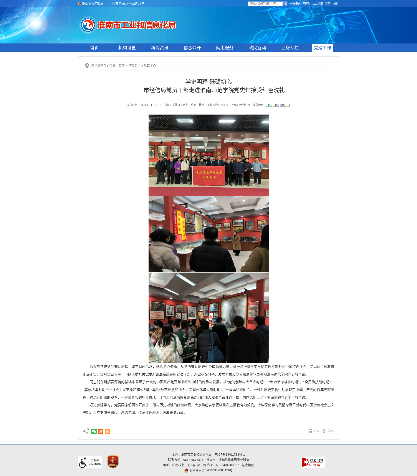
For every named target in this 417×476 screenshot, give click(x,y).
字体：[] (241, 105)
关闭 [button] (330, 431)
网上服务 (224, 47)
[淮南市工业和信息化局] (155, 24)
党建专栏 (134, 65)
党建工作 (322, 47)
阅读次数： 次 (217, 105)
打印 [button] (316, 431)
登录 (327, 3)
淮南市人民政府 (92, 3)
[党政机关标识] (113, 461)
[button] (295, 3)
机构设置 (127, 47)
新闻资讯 (159, 47)
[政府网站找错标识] (313, 462)
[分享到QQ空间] (107, 431)
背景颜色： (259, 105)
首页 (94, 47)
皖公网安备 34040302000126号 (211, 470)
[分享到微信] (94, 431)
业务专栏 (290, 47)
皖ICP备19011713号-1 (230, 454)
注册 (335, 3)
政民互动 (257, 47)
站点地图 (248, 465)
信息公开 (192, 47)
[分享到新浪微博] (100, 431)
